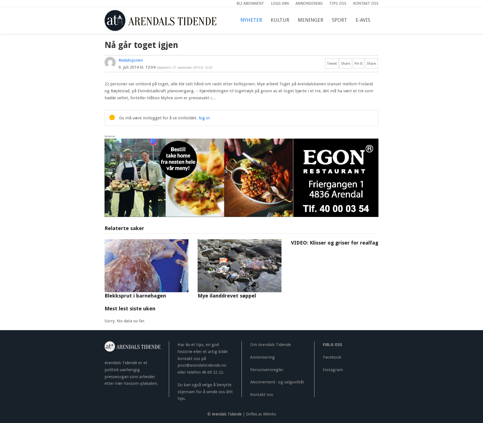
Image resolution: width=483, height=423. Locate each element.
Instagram (333, 369)
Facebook (332, 357)
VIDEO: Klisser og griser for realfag (334, 243)
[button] (378, 20)
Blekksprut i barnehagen (135, 296)
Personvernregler (266, 369)
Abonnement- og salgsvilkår (277, 382)
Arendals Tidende (227, 414)
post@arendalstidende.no (201, 365)
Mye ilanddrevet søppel (227, 296)
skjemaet (186, 391)
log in (204, 117)
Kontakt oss (261, 394)
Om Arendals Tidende (270, 344)
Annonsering (262, 357)
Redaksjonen (131, 60)
